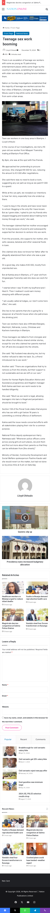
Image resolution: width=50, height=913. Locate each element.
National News (22, 33)
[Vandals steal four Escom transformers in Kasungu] (37, 614)
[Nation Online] (16, 9)
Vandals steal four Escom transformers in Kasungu (12, 860)
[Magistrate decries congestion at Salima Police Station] (13, 614)
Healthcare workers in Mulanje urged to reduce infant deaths (12, 598)
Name (5, 685)
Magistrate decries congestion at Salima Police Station (28, 3)
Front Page (15, 28)
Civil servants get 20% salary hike (33, 759)
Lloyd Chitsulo (11, 50)
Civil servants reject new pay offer (33, 771)
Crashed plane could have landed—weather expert (35, 860)
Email (5, 696)
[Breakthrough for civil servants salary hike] (10, 751)
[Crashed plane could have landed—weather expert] (37, 849)
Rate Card (6, 881)
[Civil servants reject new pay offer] (10, 774)
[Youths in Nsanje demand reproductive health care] (37, 588)
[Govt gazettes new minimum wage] (10, 786)
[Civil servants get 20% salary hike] (10, 763)
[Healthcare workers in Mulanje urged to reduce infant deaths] (13, 588)
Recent (23, 739)
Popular (8, 739)
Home (6, 28)
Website (5, 707)
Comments (41, 739)
